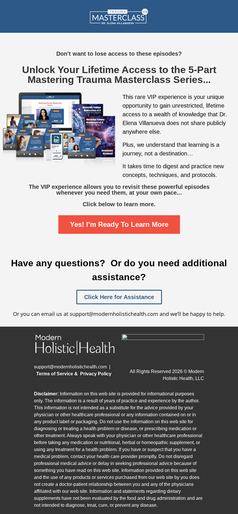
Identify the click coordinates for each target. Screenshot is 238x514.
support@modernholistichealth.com (70, 366)
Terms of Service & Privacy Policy (73, 373)
